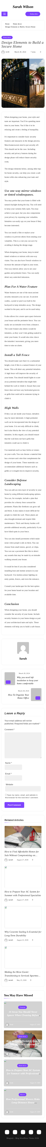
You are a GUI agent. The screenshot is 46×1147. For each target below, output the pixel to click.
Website (9, 784)
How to (22, 1094)
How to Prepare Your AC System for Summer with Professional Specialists (23, 1073)
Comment (10, 730)
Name (8, 763)
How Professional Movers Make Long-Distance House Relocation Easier (23, 1102)
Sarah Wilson (23, 7)
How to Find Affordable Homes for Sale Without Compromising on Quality (22, 855)
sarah (7, 52)
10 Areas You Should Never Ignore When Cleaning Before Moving (23, 1015)
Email (8, 774)
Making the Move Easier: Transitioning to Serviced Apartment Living (22, 976)
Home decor (7, 37)
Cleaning (22, 1007)
